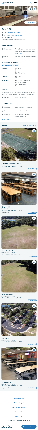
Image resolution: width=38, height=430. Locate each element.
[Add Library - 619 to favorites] (34, 174)
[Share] (30, 9)
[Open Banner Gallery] (19, 16)
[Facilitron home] (7, 4)
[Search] (31, 3)
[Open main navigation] (35, 3)
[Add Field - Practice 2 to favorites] (34, 262)
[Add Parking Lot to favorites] (34, 306)
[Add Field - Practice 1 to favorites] (34, 218)
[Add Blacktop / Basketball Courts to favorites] (34, 131)
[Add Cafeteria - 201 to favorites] (34, 350)
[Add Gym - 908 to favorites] (35, 9)
